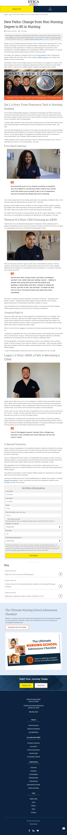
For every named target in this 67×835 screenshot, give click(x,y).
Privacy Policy (33, 824)
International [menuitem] (33, 781)
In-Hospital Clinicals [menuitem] (33, 756)
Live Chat (63, 828)
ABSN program (43, 57)
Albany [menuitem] (33, 805)
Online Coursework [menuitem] (33, 749)
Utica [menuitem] (33, 802)
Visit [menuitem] (33, 793)
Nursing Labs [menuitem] (33, 753)
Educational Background (13, 537)
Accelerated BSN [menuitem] (33, 737)
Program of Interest (12, 523)
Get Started (34, 555)
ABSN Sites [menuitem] (33, 798)
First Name (9, 491)
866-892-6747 (33, 711)
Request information (11, 480)
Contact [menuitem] (33, 812)
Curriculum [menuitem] (33, 746)
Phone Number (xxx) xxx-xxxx (15, 512)
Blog (10, 14)
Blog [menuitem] (33, 809)
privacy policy (17, 550)
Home (6, 14)
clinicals (22, 328)
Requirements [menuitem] (33, 777)
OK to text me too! (14, 519)
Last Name (9, 498)
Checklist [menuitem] (33, 771)
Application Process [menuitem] (33, 784)
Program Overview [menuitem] (33, 743)
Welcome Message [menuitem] (33, 728)
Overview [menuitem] (33, 767)
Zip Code (8, 530)
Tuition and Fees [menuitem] (33, 788)
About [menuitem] (33, 720)
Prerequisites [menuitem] (33, 774)
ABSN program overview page (33, 39)
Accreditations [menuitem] (33, 732)
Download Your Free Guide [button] (17, 627)
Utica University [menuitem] (33, 725)
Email (7, 505)
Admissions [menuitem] (33, 762)
